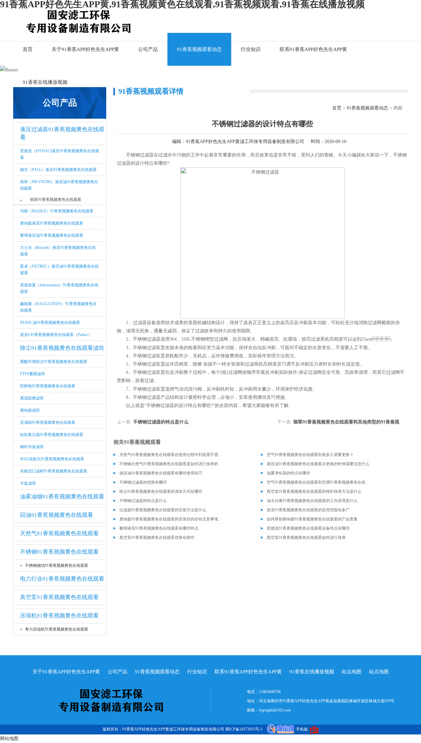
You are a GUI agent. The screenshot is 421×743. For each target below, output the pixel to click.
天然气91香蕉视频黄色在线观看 (59, 533)
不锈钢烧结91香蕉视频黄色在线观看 (56, 565)
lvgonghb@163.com (275, 710)
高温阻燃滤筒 (32, 398)
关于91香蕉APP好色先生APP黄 (85, 49)
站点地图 (351, 671)
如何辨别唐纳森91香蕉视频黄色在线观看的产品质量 (312, 519)
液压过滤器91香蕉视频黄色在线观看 (62, 133)
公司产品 (148, 49)
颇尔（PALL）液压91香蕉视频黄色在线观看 (58, 169)
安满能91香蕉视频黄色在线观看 (47, 422)
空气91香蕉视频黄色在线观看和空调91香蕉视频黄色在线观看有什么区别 (318, 482)
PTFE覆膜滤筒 (32, 374)
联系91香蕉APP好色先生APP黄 (313, 49)
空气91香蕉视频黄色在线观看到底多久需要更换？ (310, 454)
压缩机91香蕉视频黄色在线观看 (59, 615)
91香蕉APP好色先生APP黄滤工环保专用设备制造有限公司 (245, 141)
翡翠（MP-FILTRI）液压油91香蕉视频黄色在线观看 (59, 185)
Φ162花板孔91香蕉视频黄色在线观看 (52, 459)
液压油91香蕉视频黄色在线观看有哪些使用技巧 (160, 473)
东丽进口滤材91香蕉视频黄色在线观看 (53, 471)
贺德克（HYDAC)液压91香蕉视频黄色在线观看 (59, 154)
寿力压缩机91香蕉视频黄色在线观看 (56, 629)
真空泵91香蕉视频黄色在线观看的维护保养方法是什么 (314, 491)
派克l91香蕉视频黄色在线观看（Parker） (56, 334)
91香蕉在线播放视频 (45, 82)
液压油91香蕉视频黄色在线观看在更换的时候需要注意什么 (318, 464)
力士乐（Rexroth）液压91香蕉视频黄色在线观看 (58, 250)
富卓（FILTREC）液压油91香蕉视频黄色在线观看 (59, 269)
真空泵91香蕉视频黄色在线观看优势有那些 (156, 537)
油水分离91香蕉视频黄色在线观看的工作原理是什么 (312, 500)
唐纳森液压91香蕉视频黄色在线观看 (51, 223)
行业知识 (250, 49)
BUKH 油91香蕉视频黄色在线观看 (50, 322)
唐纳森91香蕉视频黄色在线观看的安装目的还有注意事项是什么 (171, 519)
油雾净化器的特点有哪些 (288, 473)
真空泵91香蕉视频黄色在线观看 (59, 597)
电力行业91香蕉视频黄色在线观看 (62, 579)
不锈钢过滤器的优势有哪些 (143, 482)
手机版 (302, 729)
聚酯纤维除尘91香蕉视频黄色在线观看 (53, 361)
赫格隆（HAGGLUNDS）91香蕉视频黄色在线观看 (58, 307)
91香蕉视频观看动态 (199, 49)
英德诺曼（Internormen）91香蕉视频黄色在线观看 (59, 288)
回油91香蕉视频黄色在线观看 (56, 515)
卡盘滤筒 (28, 483)
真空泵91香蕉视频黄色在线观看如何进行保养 (306, 537)
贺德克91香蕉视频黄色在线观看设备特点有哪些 (308, 528)
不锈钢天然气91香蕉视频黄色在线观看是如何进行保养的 (168, 464)
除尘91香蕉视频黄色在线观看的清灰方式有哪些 (160, 491)
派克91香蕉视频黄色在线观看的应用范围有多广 (308, 510)
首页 (28, 49)
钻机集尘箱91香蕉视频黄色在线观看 (51, 434)
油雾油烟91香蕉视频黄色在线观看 (62, 496)
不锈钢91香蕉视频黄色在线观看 (59, 552)
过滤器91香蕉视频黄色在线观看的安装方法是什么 (162, 510)
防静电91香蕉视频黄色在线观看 (47, 386)
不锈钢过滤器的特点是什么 (160, 421)
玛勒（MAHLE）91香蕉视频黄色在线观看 (56, 211)
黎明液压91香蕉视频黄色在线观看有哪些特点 (158, 528)
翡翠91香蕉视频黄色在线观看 (55, 199)
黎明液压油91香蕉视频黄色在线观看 (51, 235)
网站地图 (9, 738)
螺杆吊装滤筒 (32, 446)
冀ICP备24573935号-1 (243, 729)
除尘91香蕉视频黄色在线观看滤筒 (62, 348)
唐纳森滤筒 (30, 410)
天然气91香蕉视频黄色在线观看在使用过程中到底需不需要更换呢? (171, 454)
